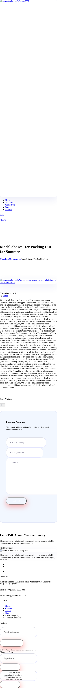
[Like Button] (2, 405)
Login (2, 215)
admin (5, 296)
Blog (7, 259)
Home (2, 259)
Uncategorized (15, 259)
